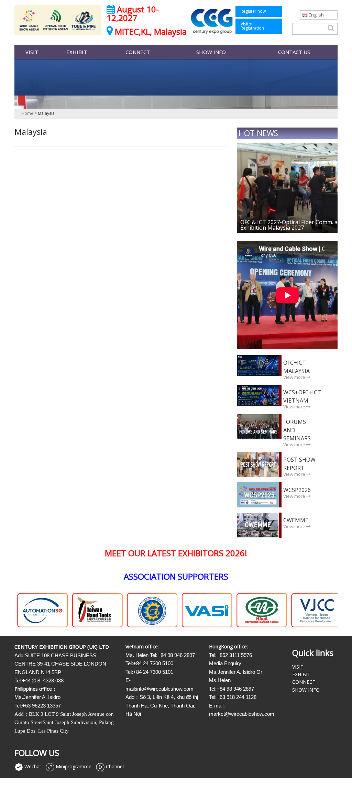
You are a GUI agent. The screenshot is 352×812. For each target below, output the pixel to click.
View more (294, 377)
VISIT (31, 51)
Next (324, 179)
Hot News (258, 133)
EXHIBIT (76, 51)
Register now (253, 11)
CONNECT (137, 51)
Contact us (294, 51)
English (316, 15)
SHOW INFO (211, 51)
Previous (250, 179)
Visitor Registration (252, 26)
